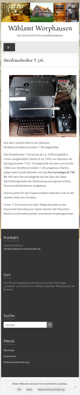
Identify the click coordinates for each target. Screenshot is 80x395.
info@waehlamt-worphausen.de (22, 248)
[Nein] (75, 387)
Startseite (9, 350)
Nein (29, 389)
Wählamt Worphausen (40, 28)
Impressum (10, 356)
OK (19, 389)
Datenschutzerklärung (16, 362)
